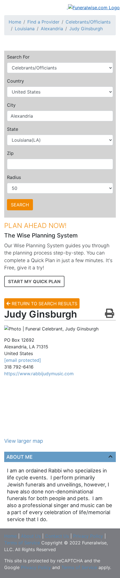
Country (15, 81)
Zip (10, 153)
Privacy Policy (88, 536)
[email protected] (22, 360)
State (12, 129)
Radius (14, 177)
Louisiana (25, 28)
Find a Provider (43, 22)
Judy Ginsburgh (86, 28)
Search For (18, 57)
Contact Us (57, 536)
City (11, 105)
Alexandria (52, 28)
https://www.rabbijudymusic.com (39, 373)
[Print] (109, 314)
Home (15, 22)
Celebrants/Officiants (88, 22)
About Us (31, 536)
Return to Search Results (43, 303)
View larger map (23, 441)
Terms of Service (22, 543)
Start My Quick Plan (34, 281)
